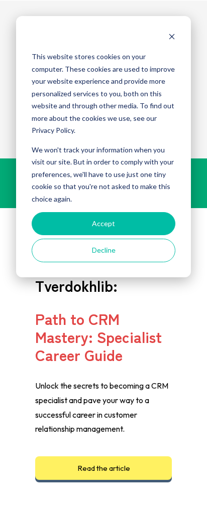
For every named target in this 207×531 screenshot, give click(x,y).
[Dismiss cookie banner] (171, 38)
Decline (104, 250)
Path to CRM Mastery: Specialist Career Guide (98, 336)
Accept (103, 223)
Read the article (103, 468)
